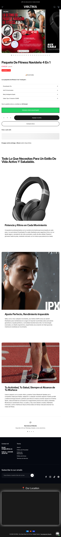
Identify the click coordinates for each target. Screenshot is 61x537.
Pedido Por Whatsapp (30, 110)
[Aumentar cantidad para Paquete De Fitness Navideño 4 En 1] (11, 117)
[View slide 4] (33, 431)
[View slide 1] (28, 431)
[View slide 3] (31, 431)
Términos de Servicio (22, 458)
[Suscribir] (32, 475)
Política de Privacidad (22, 449)
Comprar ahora (30, 123)
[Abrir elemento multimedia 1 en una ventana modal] (42, 12)
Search (19, 447)
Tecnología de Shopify (45, 534)
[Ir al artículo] (11, 55)
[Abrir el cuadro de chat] (57, 533)
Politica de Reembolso (20, 452)
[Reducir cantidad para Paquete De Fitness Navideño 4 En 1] (3, 117)
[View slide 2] (29, 431)
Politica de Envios (21, 456)
